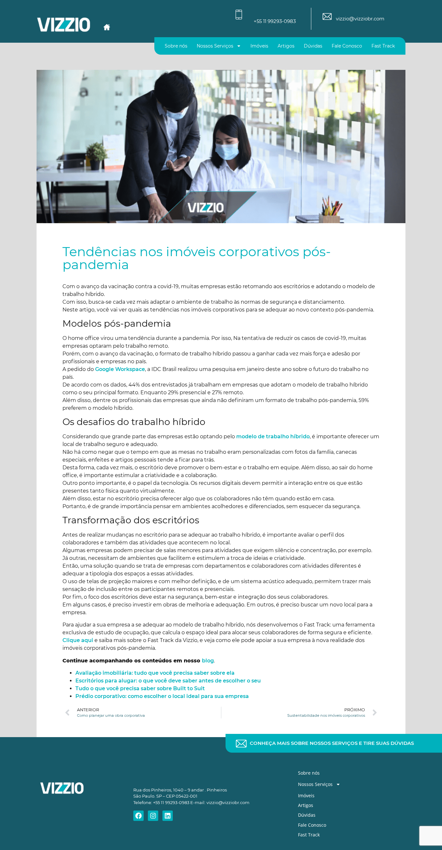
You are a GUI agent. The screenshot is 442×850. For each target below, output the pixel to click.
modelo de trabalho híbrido (273, 436)
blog (208, 661)
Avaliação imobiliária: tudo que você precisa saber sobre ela (155, 673)
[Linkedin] (167, 816)
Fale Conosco (347, 46)
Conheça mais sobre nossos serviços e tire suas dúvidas (332, 743)
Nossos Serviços (215, 46)
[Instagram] (153, 816)
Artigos (286, 46)
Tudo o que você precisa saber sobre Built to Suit (140, 688)
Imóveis (259, 46)
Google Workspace (120, 369)
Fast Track (383, 46)
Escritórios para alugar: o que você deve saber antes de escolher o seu (168, 681)
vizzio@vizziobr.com (360, 19)
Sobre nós (176, 46)
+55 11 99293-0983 (275, 21)
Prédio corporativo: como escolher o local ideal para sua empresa (162, 696)
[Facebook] (138, 816)
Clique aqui (77, 640)
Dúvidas (313, 46)
